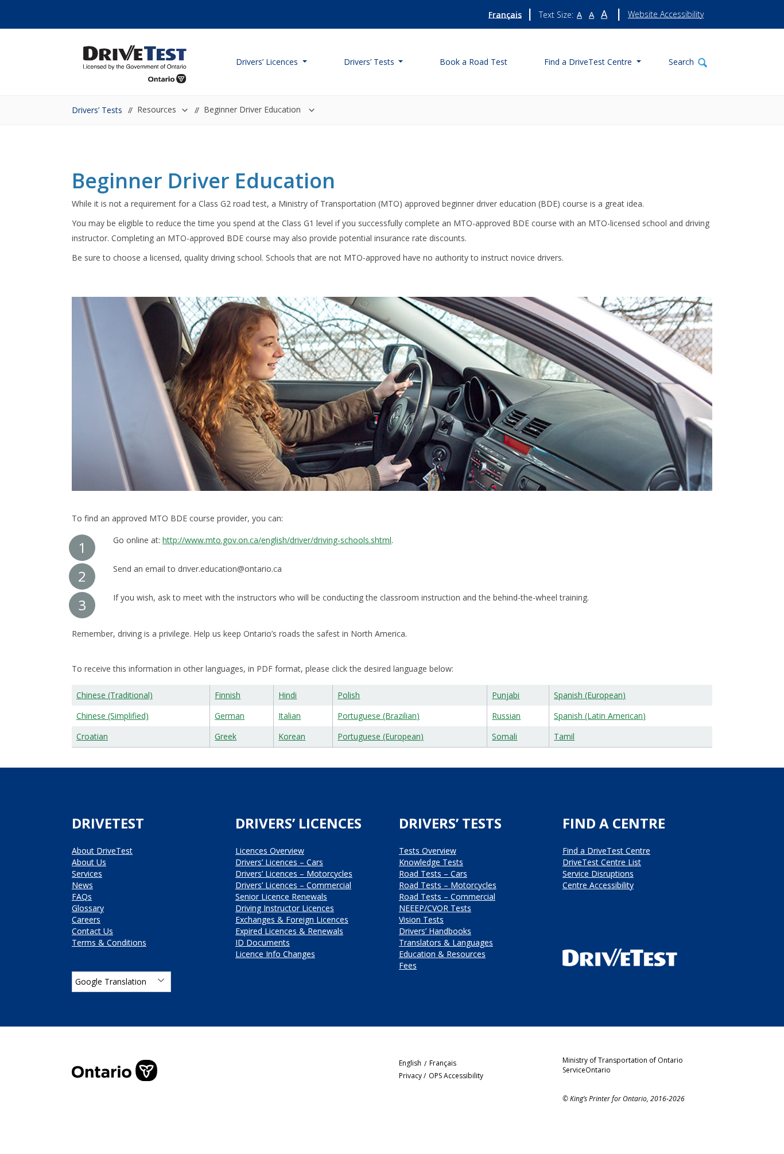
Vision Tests (421, 919)
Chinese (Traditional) (114, 695)
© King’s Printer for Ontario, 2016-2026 (623, 1098)
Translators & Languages (446, 942)
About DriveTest (102, 850)
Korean (291, 736)
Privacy (410, 1076)
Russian (506, 715)
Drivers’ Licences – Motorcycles (293, 873)
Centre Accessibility (598, 885)
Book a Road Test (473, 61)
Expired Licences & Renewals (289, 930)
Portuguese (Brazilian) (378, 715)
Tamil (564, 736)
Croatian (92, 736)
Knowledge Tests (431, 862)
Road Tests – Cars (433, 873)
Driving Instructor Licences (284, 908)
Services (87, 873)
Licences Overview (269, 850)
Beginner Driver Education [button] (253, 109)
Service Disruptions (598, 873)
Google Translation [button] (110, 981)
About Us (89, 862)
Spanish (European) (590, 695)
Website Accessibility (666, 14)
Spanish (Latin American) (600, 715)
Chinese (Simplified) (112, 715)
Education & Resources (442, 953)
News (82, 885)
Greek (225, 736)
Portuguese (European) (380, 736)
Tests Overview (427, 850)
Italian (289, 715)
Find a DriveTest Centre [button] (589, 61)
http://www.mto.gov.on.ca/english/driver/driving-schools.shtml (276, 540)
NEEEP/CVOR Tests (435, 908)
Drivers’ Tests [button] (370, 61)
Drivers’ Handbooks (435, 930)
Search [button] (681, 61)
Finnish (227, 695)
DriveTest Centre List (601, 862)
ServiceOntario (586, 1070)
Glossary (88, 908)
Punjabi (505, 695)
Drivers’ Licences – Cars (279, 862)
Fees (408, 965)
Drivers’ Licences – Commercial (293, 885)
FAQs (82, 896)
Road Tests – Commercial (447, 896)
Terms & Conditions (109, 942)
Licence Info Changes (275, 953)
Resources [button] (156, 109)
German (229, 715)
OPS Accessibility (456, 1076)
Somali (504, 736)
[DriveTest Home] (135, 60)
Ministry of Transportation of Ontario (622, 1060)
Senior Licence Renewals (281, 896)
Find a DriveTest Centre (606, 850)
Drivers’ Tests (97, 109)
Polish (348, 695)
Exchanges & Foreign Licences (291, 919)
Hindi (287, 695)
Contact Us (92, 930)
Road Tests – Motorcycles (447, 885)
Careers (86, 919)
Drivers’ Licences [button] (268, 61)
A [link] (579, 15)
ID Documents (262, 942)
